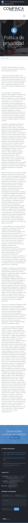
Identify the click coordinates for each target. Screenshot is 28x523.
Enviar (16, 509)
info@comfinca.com (12, 486)
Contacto (16, 437)
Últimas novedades (8, 448)
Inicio (3, 58)
